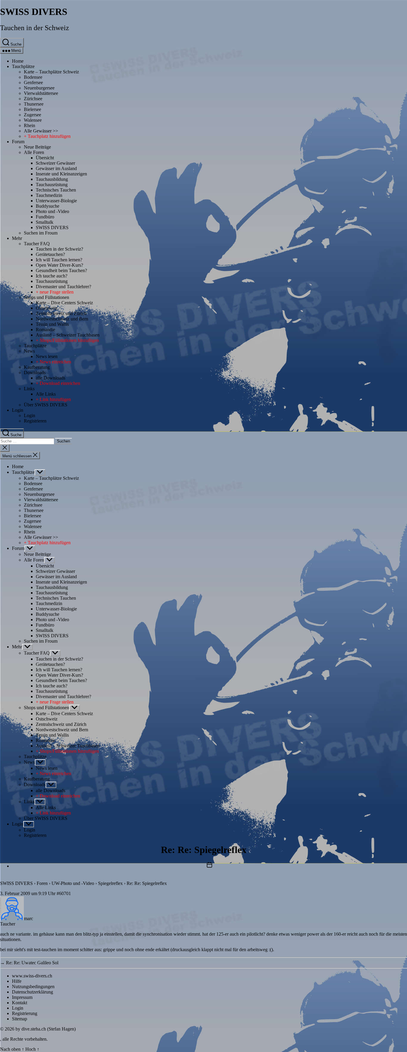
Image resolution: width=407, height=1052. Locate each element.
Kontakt (19, 1002)
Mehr (17, 238)
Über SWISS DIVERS (45, 404)
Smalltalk (44, 222)
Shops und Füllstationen (46, 297)
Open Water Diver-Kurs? (59, 265)
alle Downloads (50, 377)
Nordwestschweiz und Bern (62, 318)
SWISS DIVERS (33, 11)
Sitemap (19, 1018)
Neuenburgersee (39, 87)
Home (18, 61)
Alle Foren (34, 152)
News (29, 351)
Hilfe (16, 981)
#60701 (64, 893)
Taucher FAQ (37, 243)
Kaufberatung (37, 367)
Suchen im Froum (41, 232)
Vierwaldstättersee (41, 93)
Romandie (45, 329)
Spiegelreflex (110, 883)
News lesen (47, 356)
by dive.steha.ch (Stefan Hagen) (45, 1028)
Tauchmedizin (49, 195)
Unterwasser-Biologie (56, 200)
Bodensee (33, 77)
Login (17, 410)
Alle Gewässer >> (41, 130)
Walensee (33, 120)
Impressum (22, 997)
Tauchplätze (23, 66)
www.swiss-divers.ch (32, 975)
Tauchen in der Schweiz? (59, 249)
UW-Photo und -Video (73, 883)
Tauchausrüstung (52, 184)
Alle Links (46, 394)
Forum (18, 141)
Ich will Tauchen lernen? (59, 259)
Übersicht (45, 157)
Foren (42, 883)
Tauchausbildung (52, 179)
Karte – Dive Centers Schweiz (64, 302)
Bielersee (32, 109)
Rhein (29, 125)
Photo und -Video (52, 211)
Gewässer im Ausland (56, 168)
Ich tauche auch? (51, 275)
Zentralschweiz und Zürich (61, 313)
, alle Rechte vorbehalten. (24, 1039)
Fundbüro (45, 216)
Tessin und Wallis (52, 324)
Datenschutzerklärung (32, 991)
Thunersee (34, 104)
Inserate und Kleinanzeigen (61, 173)
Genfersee (33, 82)
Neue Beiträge (37, 146)
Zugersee (32, 114)
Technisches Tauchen (56, 189)
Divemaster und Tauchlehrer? (63, 286)
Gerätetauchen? (50, 254)
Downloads (35, 372)
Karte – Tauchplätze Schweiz (51, 71)
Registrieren (35, 420)
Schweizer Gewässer (55, 163)
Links (29, 388)
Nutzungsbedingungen (33, 986)
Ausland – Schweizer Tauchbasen (68, 334)
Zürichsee (33, 98)
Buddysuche (47, 206)
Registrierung (24, 1013)
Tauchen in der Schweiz (34, 28)
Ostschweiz (47, 308)
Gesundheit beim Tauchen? (61, 270)
